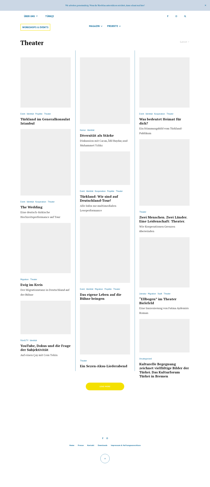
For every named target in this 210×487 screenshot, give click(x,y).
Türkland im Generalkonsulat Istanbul (45, 121)
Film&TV (24, 340)
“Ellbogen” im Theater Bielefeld (157, 301)
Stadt (160, 293)
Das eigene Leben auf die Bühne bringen (100, 297)
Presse (81, 445)
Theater (47, 114)
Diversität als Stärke (97, 135)
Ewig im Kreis (31, 285)
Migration (24, 279)
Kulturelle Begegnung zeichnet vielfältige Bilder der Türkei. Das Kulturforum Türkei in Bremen (164, 370)
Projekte (112, 26)
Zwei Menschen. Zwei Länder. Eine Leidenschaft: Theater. (163, 219)
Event (22, 114)
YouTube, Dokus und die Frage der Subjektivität (45, 348)
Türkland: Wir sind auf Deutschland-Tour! (99, 198)
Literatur (142, 293)
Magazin (94, 26)
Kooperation (40, 201)
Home (71, 445)
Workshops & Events (35, 27)
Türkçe (49, 16)
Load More (105, 386)
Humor (83, 130)
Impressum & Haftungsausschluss (126, 445)
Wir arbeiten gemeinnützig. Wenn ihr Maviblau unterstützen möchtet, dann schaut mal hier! (105, 5)
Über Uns (29, 16)
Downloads (102, 445)
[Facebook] (168, 16)
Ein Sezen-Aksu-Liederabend (103, 366)
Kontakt (90, 445)
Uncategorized (145, 358)
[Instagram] (176, 16)
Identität (30, 114)
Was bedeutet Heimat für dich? (160, 121)
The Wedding (31, 207)
